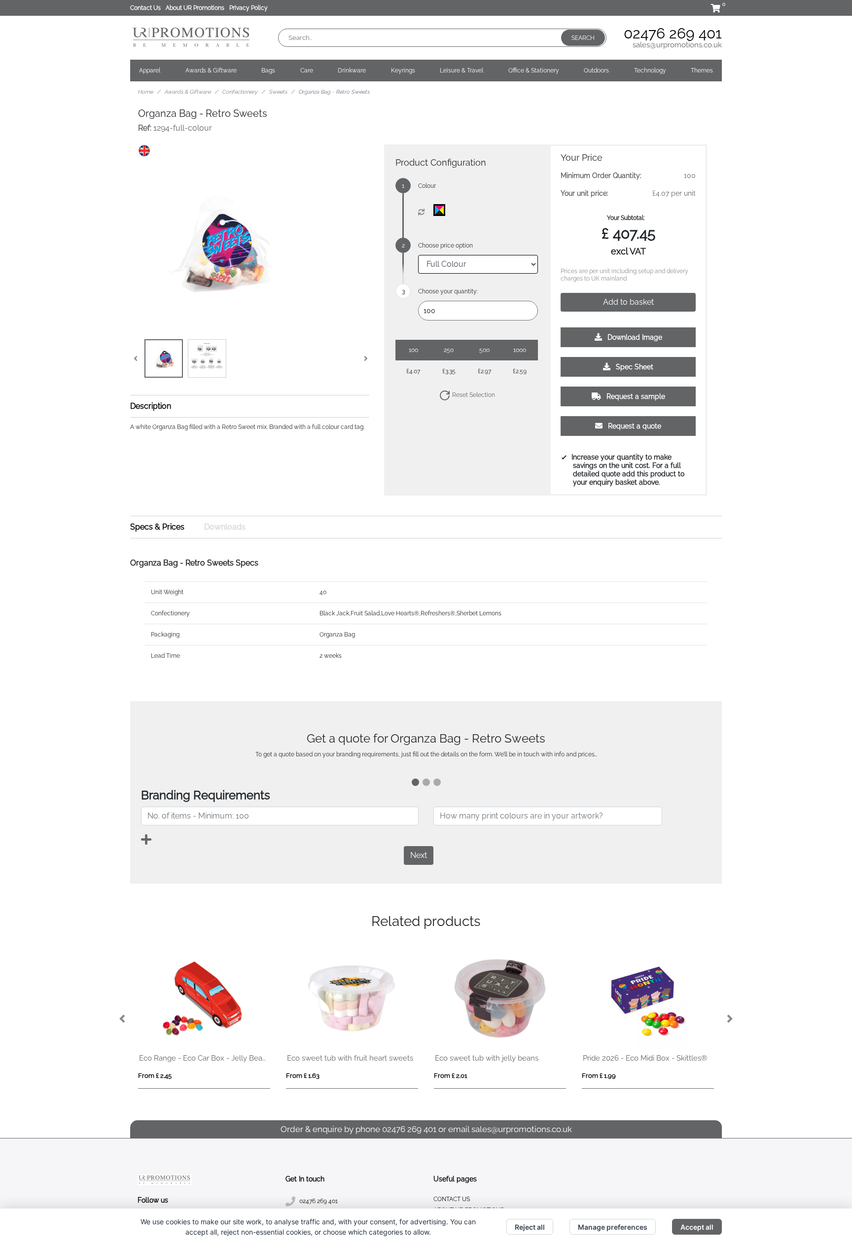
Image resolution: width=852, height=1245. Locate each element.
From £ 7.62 (450, 1075)
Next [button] (729, 1019)
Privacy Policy (248, 7)
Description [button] (150, 406)
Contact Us (145, 7)
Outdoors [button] (596, 70)
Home (145, 92)
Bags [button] (268, 70)
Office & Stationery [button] (533, 70)
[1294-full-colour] (441, 210)
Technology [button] (650, 70)
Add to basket (628, 302)
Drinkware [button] (352, 70)
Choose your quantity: (448, 291)
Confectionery (239, 92)
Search (583, 38)
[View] (163, 358)
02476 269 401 (673, 33)
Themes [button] (702, 70)
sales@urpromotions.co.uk (677, 44)
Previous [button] (123, 1019)
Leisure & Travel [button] (461, 70)
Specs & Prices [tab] (157, 527)
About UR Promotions (195, 7)
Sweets (278, 92)
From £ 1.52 (598, 1075)
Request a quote (633, 426)
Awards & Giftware (187, 92)
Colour (427, 185)
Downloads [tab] (225, 527)
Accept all (696, 1227)
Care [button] (306, 70)
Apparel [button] (149, 70)
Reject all (530, 1227)
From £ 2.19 (155, 1075)
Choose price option (445, 245)
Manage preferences (612, 1227)
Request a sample (634, 396)
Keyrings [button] (403, 70)
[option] (204, 1019)
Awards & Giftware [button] (211, 70)
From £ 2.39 (303, 1075)
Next (418, 855)
